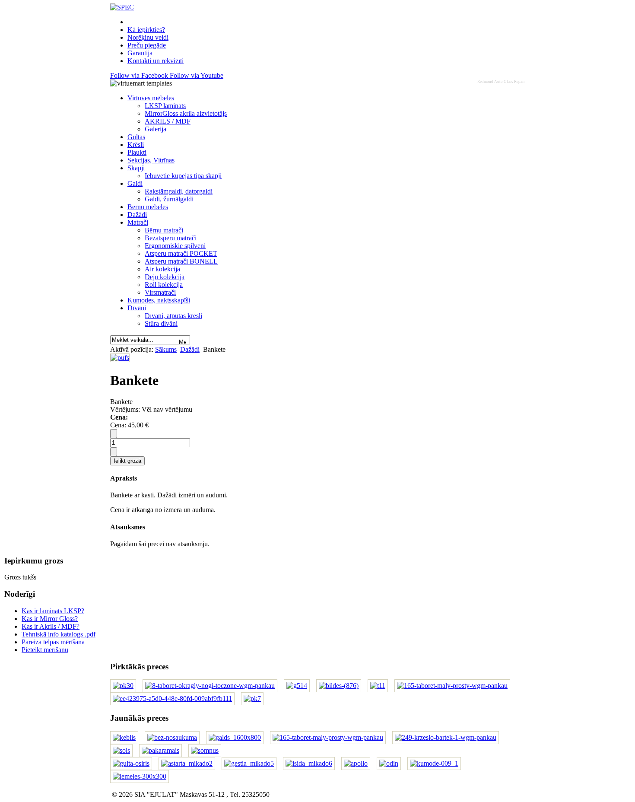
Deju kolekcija (164, 276)
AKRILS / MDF (167, 121)
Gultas (136, 136)
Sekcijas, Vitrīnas (151, 160)
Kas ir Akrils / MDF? (50, 626)
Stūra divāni (161, 323)
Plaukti (136, 152)
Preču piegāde (146, 45)
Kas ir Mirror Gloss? (50, 618)
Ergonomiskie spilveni (175, 245)
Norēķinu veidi (147, 37)
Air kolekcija (162, 269)
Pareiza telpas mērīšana (53, 642)
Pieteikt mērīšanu (45, 649)
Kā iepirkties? (146, 29)
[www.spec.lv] (122, 7)
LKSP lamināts (165, 105)
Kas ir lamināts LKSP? (53, 610)
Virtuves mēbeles (150, 98)
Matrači (137, 222)
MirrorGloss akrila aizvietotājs (186, 113)
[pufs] (120, 357)
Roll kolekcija (164, 284)
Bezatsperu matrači (171, 238)
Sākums (166, 349)
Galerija (155, 129)
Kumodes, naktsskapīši (158, 300)
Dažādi (137, 214)
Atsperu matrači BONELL (181, 261)
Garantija (139, 53)
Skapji (136, 168)
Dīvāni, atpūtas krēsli (173, 315)
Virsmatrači (160, 292)
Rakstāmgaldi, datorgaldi (179, 191)
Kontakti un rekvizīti (155, 60)
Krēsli (135, 144)
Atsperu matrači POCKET (181, 253)
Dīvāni (136, 308)
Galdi (135, 183)
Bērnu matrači (164, 230)
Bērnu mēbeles (147, 206)
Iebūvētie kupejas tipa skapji (183, 175)
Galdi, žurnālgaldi (169, 199)
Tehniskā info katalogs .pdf (58, 634)
